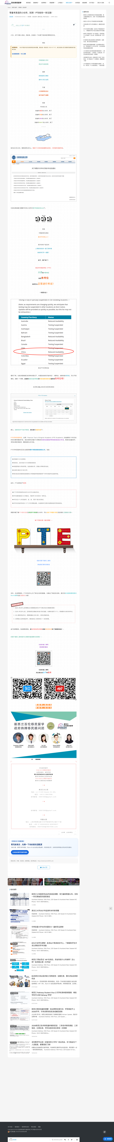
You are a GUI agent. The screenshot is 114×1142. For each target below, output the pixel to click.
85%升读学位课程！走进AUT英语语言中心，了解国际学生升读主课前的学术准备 (54, 944)
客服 (39, 1126)
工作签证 (60, 2)
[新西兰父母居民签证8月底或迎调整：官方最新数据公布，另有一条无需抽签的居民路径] (19, 899)
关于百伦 (91, 2)
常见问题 (33, 1126)
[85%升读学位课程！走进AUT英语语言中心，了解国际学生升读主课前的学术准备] (19, 948)
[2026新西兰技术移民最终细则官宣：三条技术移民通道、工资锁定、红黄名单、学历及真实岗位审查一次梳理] (19, 1030)
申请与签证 (46, 16)
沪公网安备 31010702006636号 (18, 1131)
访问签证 (77, 2)
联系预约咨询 (25, 1126)
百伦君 (11, 16)
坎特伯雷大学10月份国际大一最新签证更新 (48, 927)
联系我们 (28, 2)
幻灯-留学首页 (14, 976)
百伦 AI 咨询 (100, 2)
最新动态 (40, 16)
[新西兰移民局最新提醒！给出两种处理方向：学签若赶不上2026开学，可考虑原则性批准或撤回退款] (19, 1014)
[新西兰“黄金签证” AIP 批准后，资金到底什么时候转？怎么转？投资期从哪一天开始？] (19, 964)
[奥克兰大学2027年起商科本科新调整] (19, 915)
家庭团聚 (52, 2)
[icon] (104, 1132)
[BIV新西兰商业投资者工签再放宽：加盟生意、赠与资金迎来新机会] (19, 981)
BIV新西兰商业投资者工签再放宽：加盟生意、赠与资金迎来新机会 (55, 977)
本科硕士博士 (14, 943)
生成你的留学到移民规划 (20, 852)
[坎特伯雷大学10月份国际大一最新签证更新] (19, 932)
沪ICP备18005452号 (36, 1129)
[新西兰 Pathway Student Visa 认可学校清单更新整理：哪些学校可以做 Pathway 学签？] (19, 997)
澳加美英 (84, 2)
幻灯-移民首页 (14, 894)
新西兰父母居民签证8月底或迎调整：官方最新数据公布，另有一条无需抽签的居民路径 (55, 895)
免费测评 (109, 1138)
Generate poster (58, 1139)
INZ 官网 (23, 53)
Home (9, 7)
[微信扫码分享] (65, 1139)
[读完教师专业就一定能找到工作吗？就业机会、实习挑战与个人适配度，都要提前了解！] (19, 1047)
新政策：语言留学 (32, 16)
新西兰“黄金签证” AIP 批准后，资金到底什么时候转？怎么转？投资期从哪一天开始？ (53, 961)
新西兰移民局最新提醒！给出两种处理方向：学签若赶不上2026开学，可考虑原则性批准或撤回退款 (53, 1010)
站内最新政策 (15, 53)
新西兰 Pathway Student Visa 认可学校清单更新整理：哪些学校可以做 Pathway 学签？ (54, 994)
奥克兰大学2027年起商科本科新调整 (45, 911)
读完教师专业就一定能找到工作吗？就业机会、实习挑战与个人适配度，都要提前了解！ (54, 1043)
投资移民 (43, 2)
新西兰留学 (69, 2)
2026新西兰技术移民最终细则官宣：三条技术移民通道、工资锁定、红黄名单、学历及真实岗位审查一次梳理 (55, 1027)
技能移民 (35, 2)
